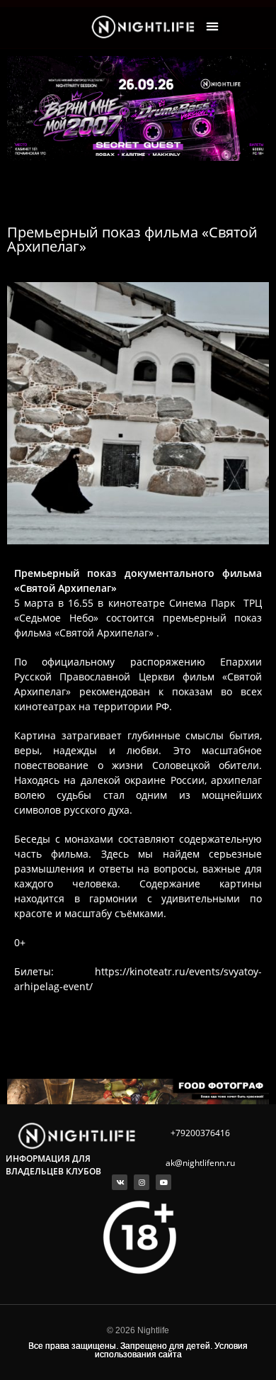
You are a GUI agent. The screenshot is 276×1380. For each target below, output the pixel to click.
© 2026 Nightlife (138, 1330)
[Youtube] (163, 1182)
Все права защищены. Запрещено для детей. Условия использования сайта (138, 1350)
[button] (212, 26)
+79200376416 (200, 1133)
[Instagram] (141, 1182)
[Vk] (119, 1182)
